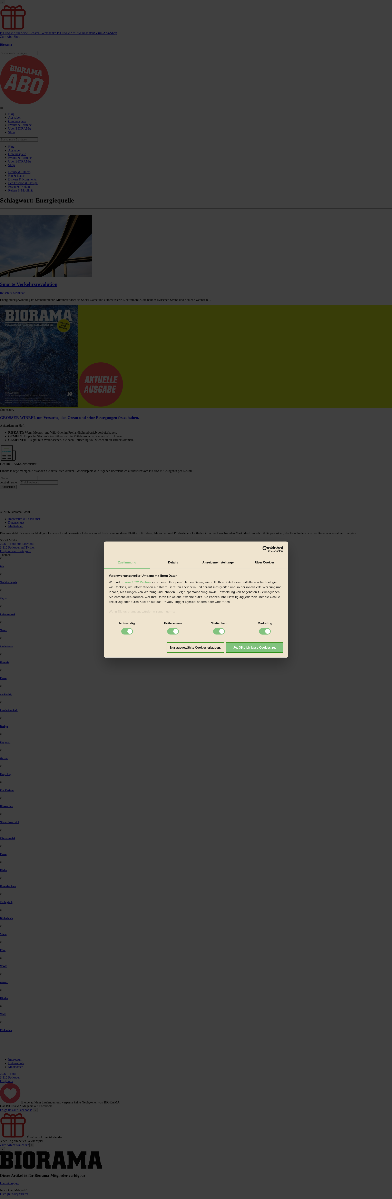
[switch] (173, 631)
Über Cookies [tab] (265, 562)
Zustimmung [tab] (127, 562)
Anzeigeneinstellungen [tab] (218, 562)
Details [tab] (173, 562)
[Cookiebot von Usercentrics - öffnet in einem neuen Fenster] (265, 549)
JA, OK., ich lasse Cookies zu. (254, 647)
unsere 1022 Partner (136, 582)
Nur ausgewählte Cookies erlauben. (195, 647)
